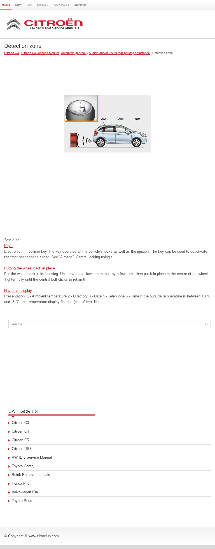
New (18, 4)
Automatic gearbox (74, 53)
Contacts (61, 4)
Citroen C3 (11, 53)
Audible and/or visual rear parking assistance (119, 53)
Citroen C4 (20, 431)
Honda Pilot (21, 483)
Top (29, 4)
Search (80, 4)
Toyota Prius (22, 501)
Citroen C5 (20, 440)
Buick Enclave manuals (31, 475)
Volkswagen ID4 (25, 492)
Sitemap (43, 4)
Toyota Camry (23, 466)
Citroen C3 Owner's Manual (40, 53)
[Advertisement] (107, 73)
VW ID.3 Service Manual (32, 457)
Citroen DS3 (21, 449)
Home (6, 4)
